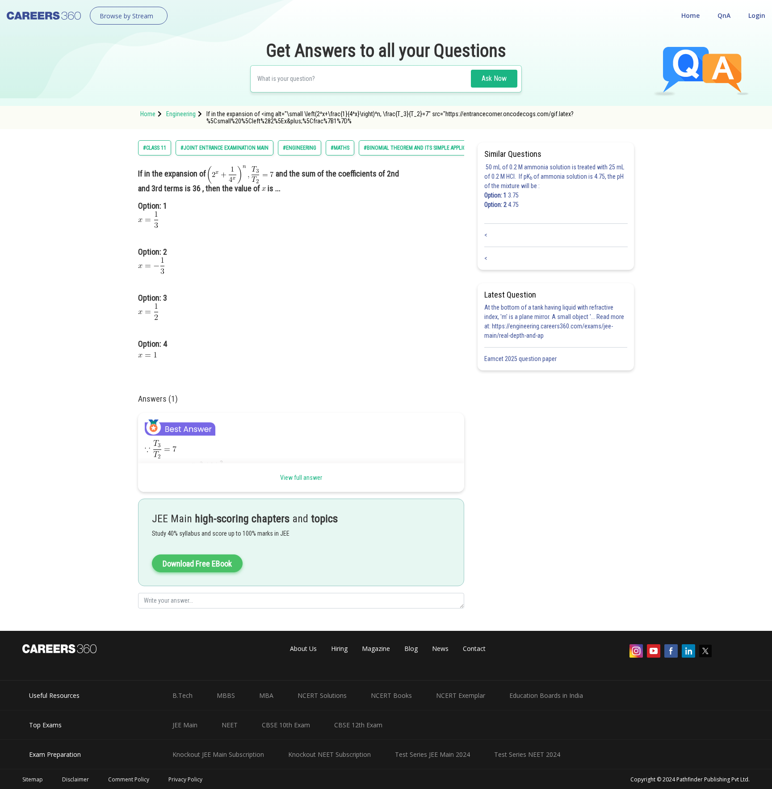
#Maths (340, 148)
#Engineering (299, 148)
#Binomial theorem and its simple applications (423, 148)
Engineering (181, 114)
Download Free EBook (197, 563)
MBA (266, 695)
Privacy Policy (185, 779)
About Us (303, 648)
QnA (723, 15)
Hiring (339, 648)
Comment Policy (128, 779)
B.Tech (182, 695)
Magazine (376, 648)
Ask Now (494, 78)
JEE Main (184, 725)
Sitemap (32, 779)
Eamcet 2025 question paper (521, 358)
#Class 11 (154, 148)
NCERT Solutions (322, 695)
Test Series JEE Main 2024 (432, 754)
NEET (230, 725)
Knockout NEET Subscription (329, 754)
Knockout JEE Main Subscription (218, 754)
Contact (474, 648)
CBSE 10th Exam (286, 725)
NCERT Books (391, 695)
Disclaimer (75, 779)
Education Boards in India (546, 695)
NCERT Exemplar (460, 695)
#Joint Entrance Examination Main (224, 148)
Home (690, 15)
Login (756, 15)
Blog (411, 648)
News (440, 648)
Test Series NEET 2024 (527, 754)
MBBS (226, 695)
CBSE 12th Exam (358, 725)
